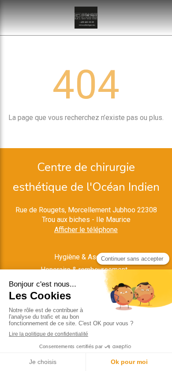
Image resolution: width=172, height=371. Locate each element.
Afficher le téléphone (86, 230)
